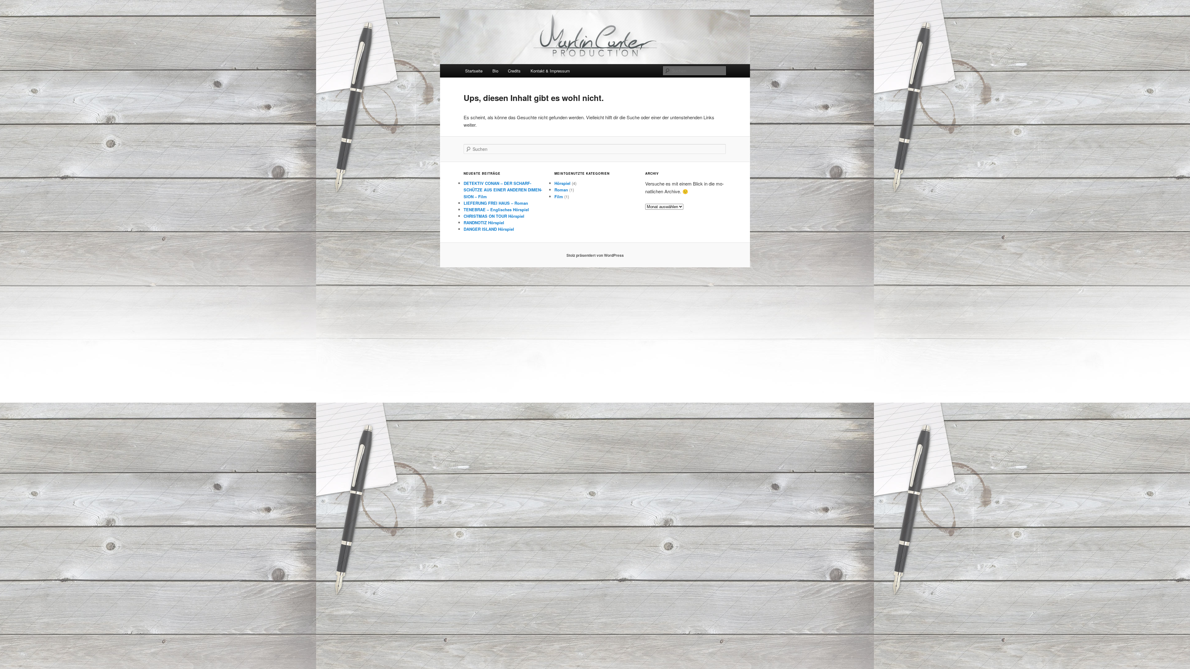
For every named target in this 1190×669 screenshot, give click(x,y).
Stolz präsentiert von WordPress (595, 255)
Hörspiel (562, 183)
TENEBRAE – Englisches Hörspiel (496, 209)
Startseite (474, 71)
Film (558, 196)
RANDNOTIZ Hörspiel (484, 222)
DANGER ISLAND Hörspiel (489, 229)
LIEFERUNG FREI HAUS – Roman (496, 203)
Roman (561, 190)
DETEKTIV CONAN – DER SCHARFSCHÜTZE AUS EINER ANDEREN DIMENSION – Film (503, 189)
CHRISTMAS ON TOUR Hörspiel (494, 216)
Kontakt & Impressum (550, 71)
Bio (495, 71)
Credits (514, 71)
